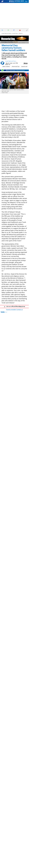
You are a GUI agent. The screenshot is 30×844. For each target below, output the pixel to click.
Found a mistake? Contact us (14, 309)
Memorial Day (15, 66)
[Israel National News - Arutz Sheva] (16, 1)
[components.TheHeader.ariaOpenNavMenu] (5, 1)
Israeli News (15, 33)
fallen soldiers (6, 66)
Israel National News (6, 33)
